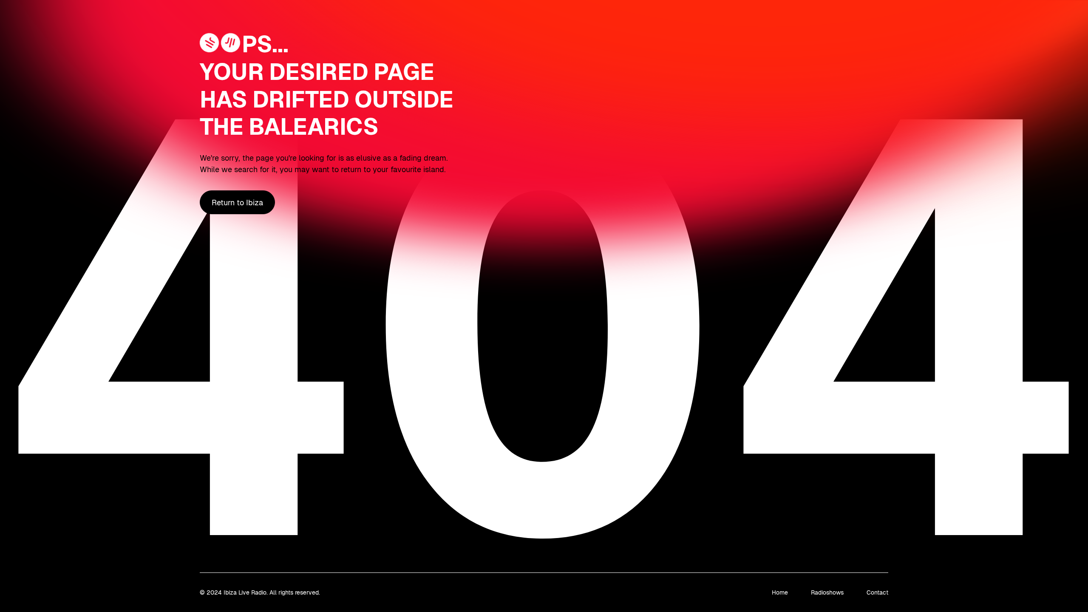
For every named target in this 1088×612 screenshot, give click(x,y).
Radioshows (827, 592)
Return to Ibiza (237, 202)
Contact (877, 592)
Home (780, 592)
